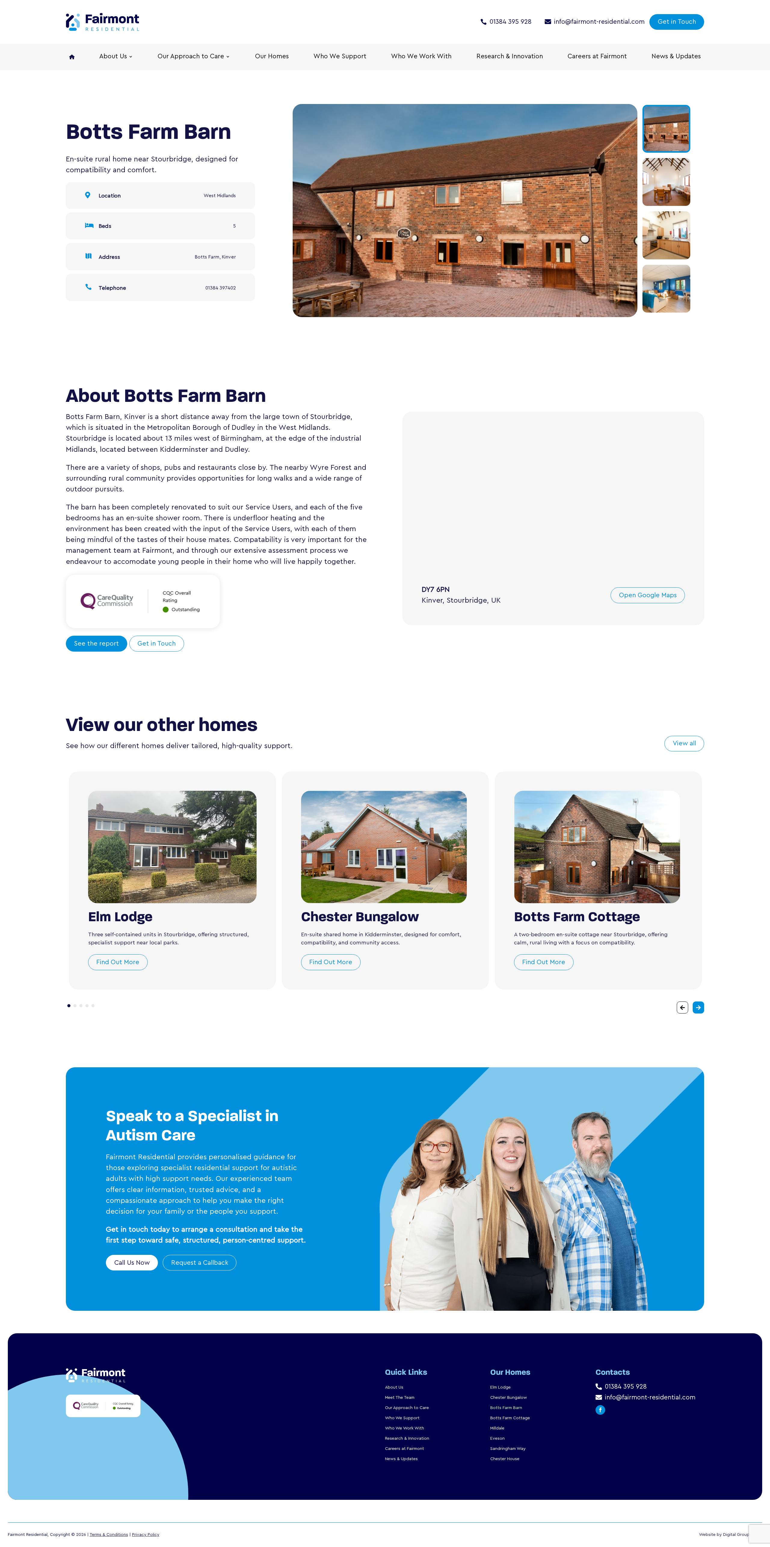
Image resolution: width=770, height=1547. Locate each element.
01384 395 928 (510, 22)
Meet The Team (399, 1398)
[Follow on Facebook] (600, 1410)
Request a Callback (199, 1263)
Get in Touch (677, 22)
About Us (113, 57)
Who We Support (339, 57)
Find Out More (117, 962)
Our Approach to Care (191, 57)
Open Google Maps (648, 595)
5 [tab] (93, 1006)
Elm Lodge (500, 1387)
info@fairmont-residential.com (599, 22)
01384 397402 (220, 288)
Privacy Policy (145, 1535)
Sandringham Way (508, 1449)
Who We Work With (421, 57)
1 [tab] (69, 1006)
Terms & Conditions (109, 1535)
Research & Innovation (509, 57)
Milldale (497, 1428)
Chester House (504, 1459)
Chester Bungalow (508, 1398)
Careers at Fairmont (597, 57)
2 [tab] (75, 1006)
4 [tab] (87, 1006)
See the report (96, 644)
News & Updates (676, 57)
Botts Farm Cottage (510, 1418)
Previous (286, 212)
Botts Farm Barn (506, 1408)
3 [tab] (81, 1006)
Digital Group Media (742, 1535)
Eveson (497, 1438)
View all (684, 743)
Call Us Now (132, 1263)
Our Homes (272, 57)
